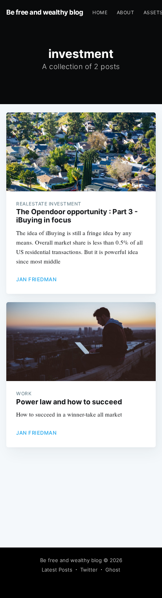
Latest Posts (57, 569)
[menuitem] (100, 12)
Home (99, 12)
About (125, 12)
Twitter (89, 569)
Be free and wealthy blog (44, 12)
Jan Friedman (36, 279)
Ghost (112, 569)
